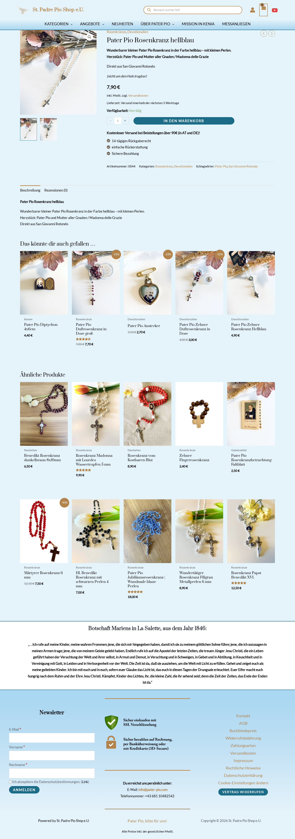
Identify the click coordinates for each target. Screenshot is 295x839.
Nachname (18, 765)
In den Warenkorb (184, 121)
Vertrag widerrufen (243, 792)
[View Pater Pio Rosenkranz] (28, 129)
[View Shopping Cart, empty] (263, 10)
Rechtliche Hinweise (243, 767)
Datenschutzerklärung (243, 775)
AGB (243, 723)
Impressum (243, 760)
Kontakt (243, 715)
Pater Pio (221, 166)
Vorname (17, 747)
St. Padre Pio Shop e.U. (58, 10)
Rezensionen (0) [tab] (56, 190)
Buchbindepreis (243, 730)
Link (85, 782)
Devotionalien (137, 32)
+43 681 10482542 (159, 796)
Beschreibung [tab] (30, 190)
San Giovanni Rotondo (243, 166)
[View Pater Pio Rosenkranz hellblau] (48, 129)
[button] (70, 24)
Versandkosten (138, 95)
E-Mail (15, 729)
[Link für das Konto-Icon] (252, 10)
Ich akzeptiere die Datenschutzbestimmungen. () (50, 782)
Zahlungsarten (243, 745)
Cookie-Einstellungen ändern (243, 782)
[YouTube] (275, 10)
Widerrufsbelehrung (243, 738)
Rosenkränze (116, 32)
